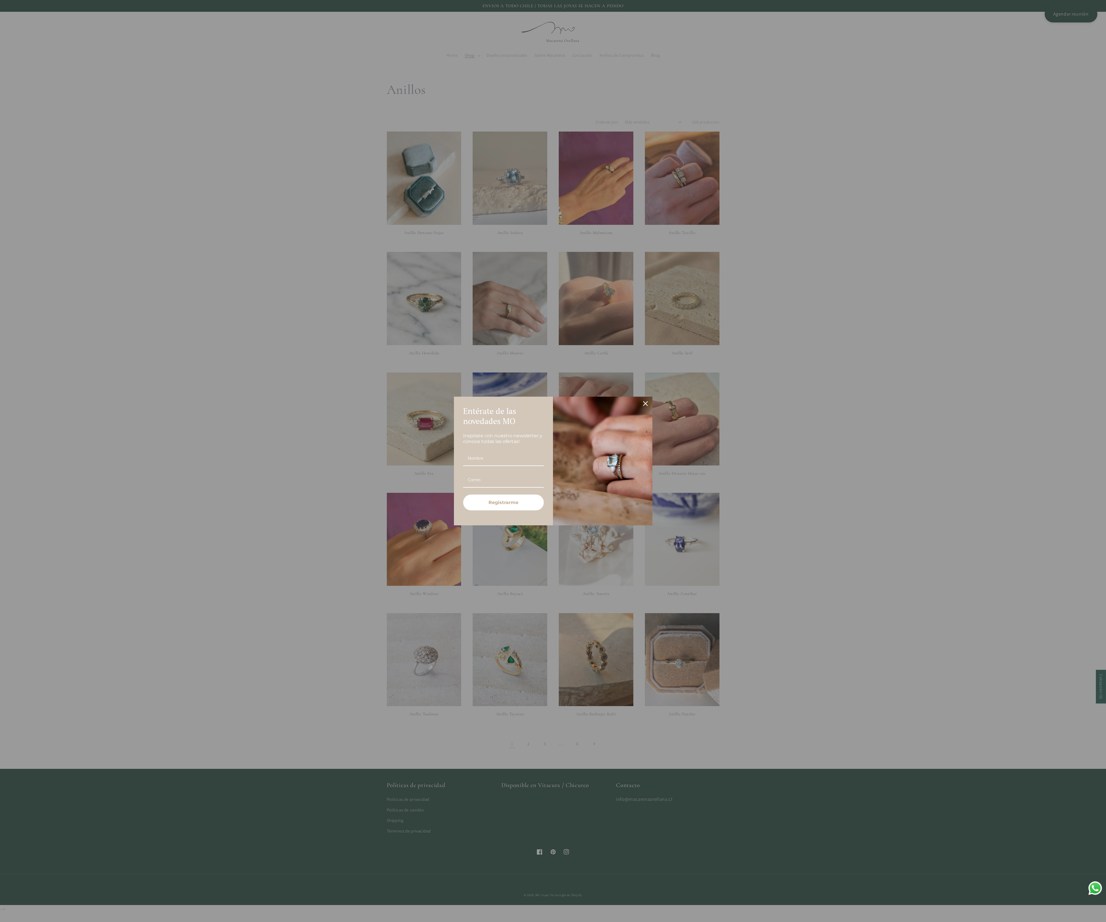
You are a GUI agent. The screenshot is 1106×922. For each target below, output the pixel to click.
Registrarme (503, 502)
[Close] (645, 403)
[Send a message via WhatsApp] (1095, 888)
